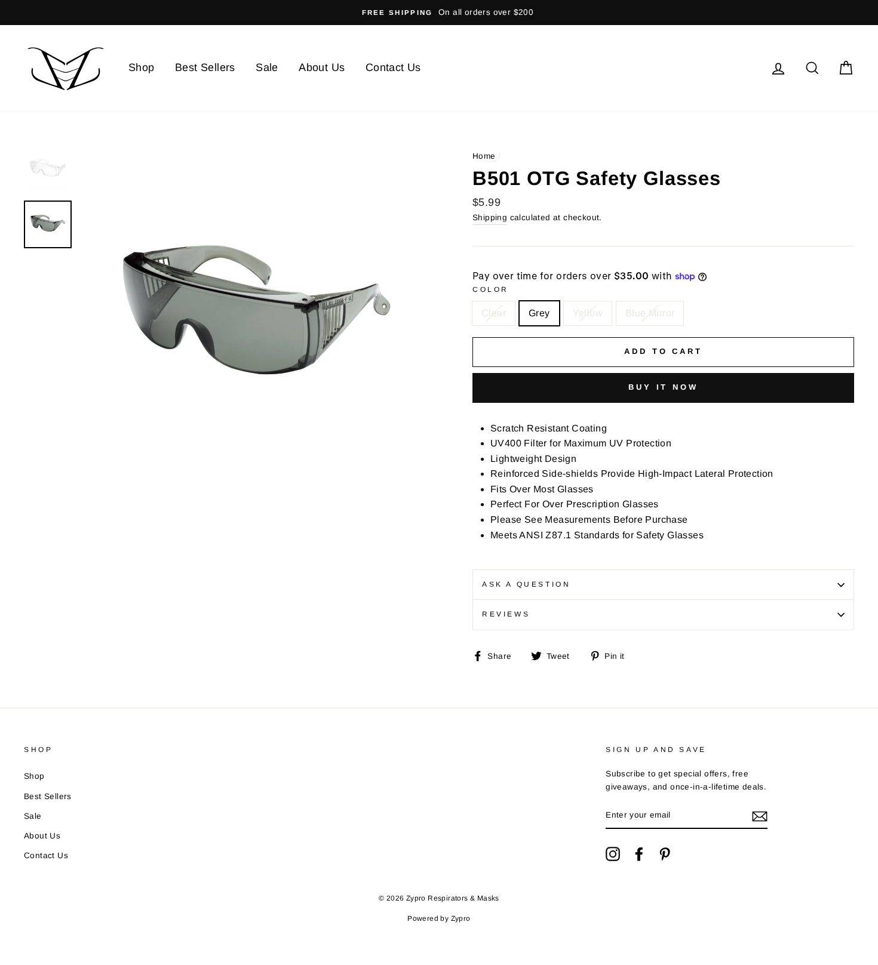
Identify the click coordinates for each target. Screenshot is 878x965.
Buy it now (663, 387)
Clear (493, 313)
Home (484, 156)
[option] (439, 12)
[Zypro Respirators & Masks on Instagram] (613, 854)
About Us (322, 67)
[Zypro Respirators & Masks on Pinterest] (665, 854)
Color (490, 289)
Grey (539, 313)
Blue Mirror (649, 313)
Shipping (489, 217)
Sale (267, 67)
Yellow (588, 313)
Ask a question (526, 584)
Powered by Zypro (438, 918)
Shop (141, 67)
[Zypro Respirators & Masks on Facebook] (639, 854)
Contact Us (393, 67)
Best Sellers (205, 67)
